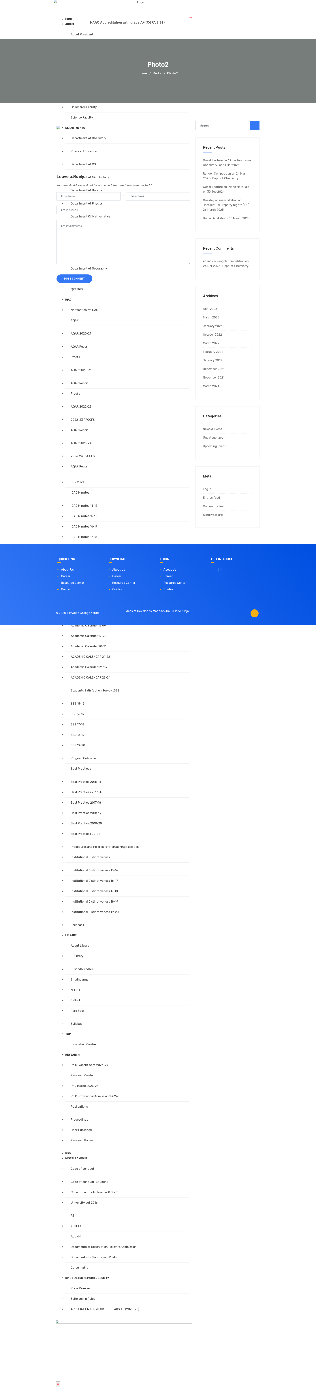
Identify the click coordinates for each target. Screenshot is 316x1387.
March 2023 (211, 317)
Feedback (77, 925)
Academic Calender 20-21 (88, 646)
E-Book (76, 1000)
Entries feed (211, 497)
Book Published (81, 1130)
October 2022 (212, 334)
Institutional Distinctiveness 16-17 (94, 880)
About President (82, 34)
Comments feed (214, 506)
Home (142, 73)
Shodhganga (80, 979)
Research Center (82, 1075)
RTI (73, 1215)
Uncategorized (213, 437)
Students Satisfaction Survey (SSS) (95, 690)
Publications (79, 1106)
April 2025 (210, 309)
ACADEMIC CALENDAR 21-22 (90, 656)
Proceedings (79, 1119)
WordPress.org (213, 515)
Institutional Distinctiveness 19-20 (95, 912)
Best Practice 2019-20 (86, 823)
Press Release (80, 1288)
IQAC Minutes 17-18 (84, 537)
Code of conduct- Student (89, 1182)
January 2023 (212, 326)
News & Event (212, 429)
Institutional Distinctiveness (90, 857)
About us (67, 569)
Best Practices (81, 768)
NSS (68, 1153)
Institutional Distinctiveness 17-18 (94, 891)
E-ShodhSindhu (82, 969)
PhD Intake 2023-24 (85, 1086)
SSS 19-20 (78, 745)
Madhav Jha (161, 611)
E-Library (77, 956)
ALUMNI (76, 1236)
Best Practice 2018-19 (86, 813)
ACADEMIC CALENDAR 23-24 (90, 677)
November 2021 (213, 377)
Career (65, 576)
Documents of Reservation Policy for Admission (104, 1247)
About (69, 24)
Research (72, 1054)
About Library (80, 945)
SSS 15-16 (77, 703)
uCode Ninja (180, 611)
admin (207, 261)
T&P (68, 1034)
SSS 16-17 (77, 714)
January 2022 (213, 360)
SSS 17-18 (77, 724)
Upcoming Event (214, 446)
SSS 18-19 (77, 735)
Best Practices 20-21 (85, 834)
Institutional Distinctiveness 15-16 (94, 870)
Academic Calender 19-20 (88, 636)
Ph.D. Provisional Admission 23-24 (94, 1096)
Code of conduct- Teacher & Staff (94, 1192)
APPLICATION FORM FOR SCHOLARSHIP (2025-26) (105, 1309)
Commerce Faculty (84, 107)
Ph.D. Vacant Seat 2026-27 (89, 1065)
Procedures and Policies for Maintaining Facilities (105, 847)
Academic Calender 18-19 (88, 625)
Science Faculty (82, 117)
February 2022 (213, 352)
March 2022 (211, 343)
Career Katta (79, 1267)
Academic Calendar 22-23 (89, 667)
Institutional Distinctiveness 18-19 (94, 901)
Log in (207, 489)
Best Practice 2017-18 (86, 802)
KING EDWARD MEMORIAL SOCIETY (87, 1278)
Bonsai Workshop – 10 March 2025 (226, 218)
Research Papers (82, 1140)
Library (71, 935)
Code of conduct (82, 1168)
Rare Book (77, 1010)
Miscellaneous (76, 1158)
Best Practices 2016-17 (87, 792)
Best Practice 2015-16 (86, 782)
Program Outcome (83, 758)
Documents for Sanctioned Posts (94, 1257)
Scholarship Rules (83, 1298)
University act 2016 (84, 1202)
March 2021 (211, 386)
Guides (66, 589)
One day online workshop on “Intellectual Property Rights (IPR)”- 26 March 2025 (227, 204)
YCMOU (76, 1226)
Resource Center (72, 582)
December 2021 (213, 369)
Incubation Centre (83, 1044)
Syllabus (76, 1023)
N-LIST (75, 990)
